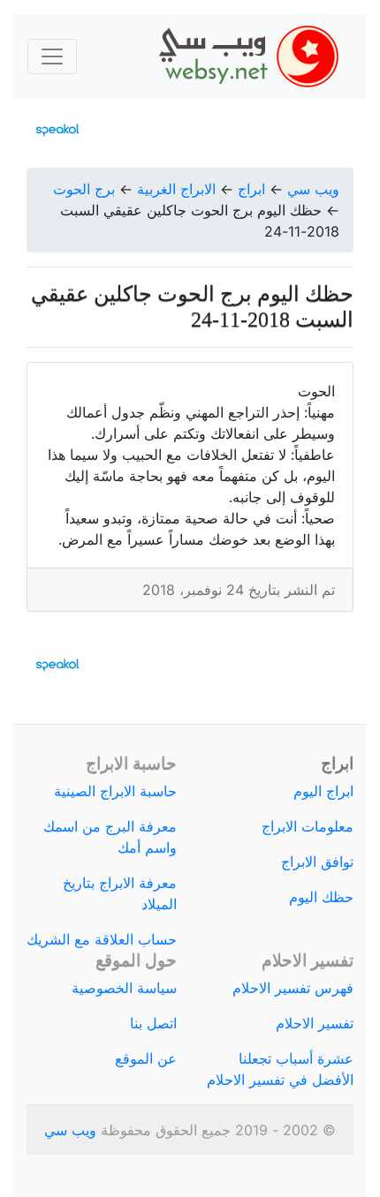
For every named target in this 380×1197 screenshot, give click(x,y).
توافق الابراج (317, 861)
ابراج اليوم (323, 791)
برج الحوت (84, 189)
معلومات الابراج (307, 826)
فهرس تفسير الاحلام (292, 988)
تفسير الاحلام (314, 1023)
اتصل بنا (153, 1023)
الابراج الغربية (176, 189)
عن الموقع (146, 1058)
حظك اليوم (321, 897)
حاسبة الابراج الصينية (115, 791)
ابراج (251, 189)
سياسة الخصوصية (124, 988)
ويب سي (313, 189)
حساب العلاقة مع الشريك (102, 939)
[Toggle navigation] (52, 56)
